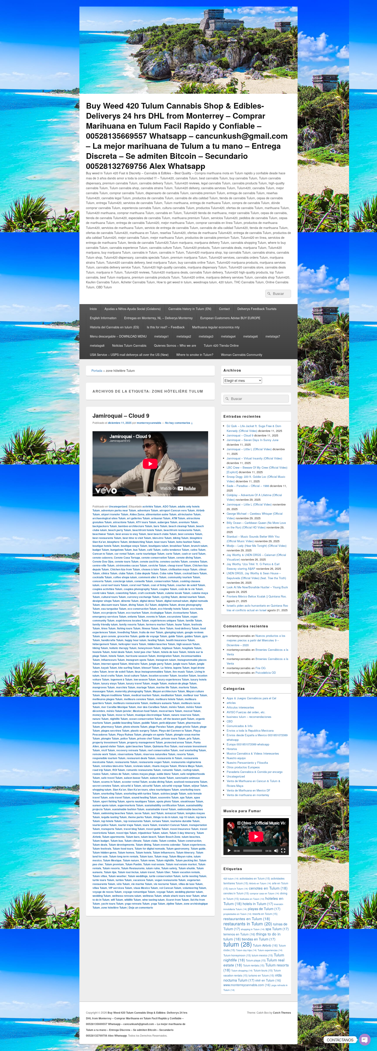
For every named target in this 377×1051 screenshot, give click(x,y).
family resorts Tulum (132, 624)
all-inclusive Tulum (189, 514)
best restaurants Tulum (107, 538)
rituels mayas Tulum (164, 766)
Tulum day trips (246, 950)
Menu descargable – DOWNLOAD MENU (118, 336)
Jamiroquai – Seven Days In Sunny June (252, 440)
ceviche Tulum (157, 565)
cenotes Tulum (198, 561)
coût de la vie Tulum (190, 589)
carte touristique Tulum (150, 554)
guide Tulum (175, 636)
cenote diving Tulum (188, 557)
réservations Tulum (130, 754)
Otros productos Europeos (243, 767)
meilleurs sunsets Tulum (164, 703)
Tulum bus (116, 841)
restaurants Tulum (126, 762)
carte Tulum (173, 554)
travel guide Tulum (157, 829)
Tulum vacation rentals (186, 872)
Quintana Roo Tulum (165, 746)
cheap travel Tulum (179, 565)
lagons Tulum (181, 668)
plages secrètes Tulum (115, 730)
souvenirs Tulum (168, 797)
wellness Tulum (152, 896)
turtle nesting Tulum (194, 876)
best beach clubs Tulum (162, 534)
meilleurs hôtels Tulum (169, 699)
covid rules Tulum (103, 593)
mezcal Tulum (191, 711)
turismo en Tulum (261, 975)
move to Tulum (125, 715)
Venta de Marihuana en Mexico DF (248, 790)
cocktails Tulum (102, 577)
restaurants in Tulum (169, 758)
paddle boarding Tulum (126, 723)
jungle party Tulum (160, 664)
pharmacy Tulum (111, 727)
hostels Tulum (101, 652)
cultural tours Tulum (113, 597)
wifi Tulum (117, 900)
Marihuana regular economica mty (216, 327)
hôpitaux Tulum (171, 648)
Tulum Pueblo (133, 864)
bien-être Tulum (162, 538)
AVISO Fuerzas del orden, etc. (246, 712)
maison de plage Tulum (182, 683)
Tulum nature (131, 860)
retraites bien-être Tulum (116, 766)
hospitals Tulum (191, 648)
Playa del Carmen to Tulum (175, 730)
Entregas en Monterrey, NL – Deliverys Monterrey (158, 318)
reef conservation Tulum (163, 750)
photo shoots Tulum (135, 727)
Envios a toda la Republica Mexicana (250, 730)
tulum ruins (153, 868)
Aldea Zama (137, 514)
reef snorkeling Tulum (192, 750)
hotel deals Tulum (122, 652)
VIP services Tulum (120, 888)
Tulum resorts (111, 868)
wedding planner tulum (189, 892)
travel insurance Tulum (184, 829)
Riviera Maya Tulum (190, 766)
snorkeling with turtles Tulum (141, 793)
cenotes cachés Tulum (174, 561)
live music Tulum (183, 672)
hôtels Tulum (116, 656)
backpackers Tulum (105, 526)
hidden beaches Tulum (161, 644)
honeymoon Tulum (149, 648)
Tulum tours (263, 970)
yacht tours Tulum (112, 904)
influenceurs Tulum (113, 660)
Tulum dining (143, 845)
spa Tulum (186, 797)
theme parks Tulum (140, 817)
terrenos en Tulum (239, 934)
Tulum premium (114, 864)
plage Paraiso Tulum (161, 727)
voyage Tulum (165, 892)
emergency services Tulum (109, 616)
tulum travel (147, 872)
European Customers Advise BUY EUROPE (230, 318)
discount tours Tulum (114, 605)
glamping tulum (174, 632)
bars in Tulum (238, 888)
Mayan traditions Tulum (115, 695)
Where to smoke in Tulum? (194, 354)
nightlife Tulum (119, 719)
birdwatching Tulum (141, 542)
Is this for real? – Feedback (166, 327)
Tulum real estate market (181, 864)
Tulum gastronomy (177, 848)
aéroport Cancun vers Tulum (177, 510)
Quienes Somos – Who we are (175, 345)
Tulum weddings (138, 876)
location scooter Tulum (163, 675)
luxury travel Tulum (138, 683)
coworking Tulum (126, 593)
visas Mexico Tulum (146, 888)
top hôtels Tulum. (111, 821)
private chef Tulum (148, 738)
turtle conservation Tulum (165, 876)
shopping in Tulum (253, 929)
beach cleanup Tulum (182, 526)
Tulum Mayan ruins (180, 856)
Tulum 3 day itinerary (182, 833)
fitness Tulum (150, 628)
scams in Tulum (111, 782)
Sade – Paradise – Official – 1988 (248, 486)
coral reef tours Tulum (114, 585)
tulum (164, 833)
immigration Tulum (168, 656)
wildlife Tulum (132, 900)
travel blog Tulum (134, 829)
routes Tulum (101, 774)
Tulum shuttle (186, 868)
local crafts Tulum (112, 675)
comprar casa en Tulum (264, 893)
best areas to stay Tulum (131, 534)
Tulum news (147, 860)
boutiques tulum (158, 546)
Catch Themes (282, 1013)
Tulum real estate (154, 864)
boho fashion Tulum (188, 542)
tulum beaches (191, 837)
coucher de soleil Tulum (190, 585)
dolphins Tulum (167, 605)
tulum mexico (262, 955)
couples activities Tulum (107, 589)
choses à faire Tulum (154, 569)
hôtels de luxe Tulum (173, 652)
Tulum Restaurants (133, 868)
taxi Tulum (157, 813)
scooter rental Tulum (134, 782)
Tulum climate (133, 841)
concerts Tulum (102, 581)
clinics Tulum (109, 573)
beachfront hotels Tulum (147, 530)
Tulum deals (100, 845)
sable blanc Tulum (168, 774)
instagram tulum (166, 660)
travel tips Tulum (126, 833)
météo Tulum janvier (119, 711)
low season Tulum (145, 679)
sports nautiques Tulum (140, 801)
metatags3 (206, 336)
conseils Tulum (143, 581)
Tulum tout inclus (128, 872)
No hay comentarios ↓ (179, 423)
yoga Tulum (158, 904)
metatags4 (228, 336)
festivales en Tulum (252, 898)
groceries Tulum (127, 636)
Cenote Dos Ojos (103, 561)
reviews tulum (142, 766)
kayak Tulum (109, 668)
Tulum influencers (164, 852)
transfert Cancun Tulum (173, 825)
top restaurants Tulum (137, 821)
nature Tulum (101, 719)
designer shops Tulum (106, 601)
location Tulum (187, 675)
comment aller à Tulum (152, 577)
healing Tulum (156, 640)
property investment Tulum (109, 742)
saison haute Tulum (162, 778)
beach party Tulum (119, 530)
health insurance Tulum (180, 640)
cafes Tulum (198, 550)
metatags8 (97, 345)
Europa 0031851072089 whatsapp (248, 744)
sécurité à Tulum (131, 786)
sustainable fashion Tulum (128, 809)
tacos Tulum (142, 813)
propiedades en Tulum (237, 914)
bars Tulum (160, 526)
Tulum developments (121, 845)
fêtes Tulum (108, 628)
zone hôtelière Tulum (114, 907)
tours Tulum (150, 825)
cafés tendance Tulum (175, 550)
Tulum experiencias (270, 950)
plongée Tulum (110, 738)
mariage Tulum (146, 687)
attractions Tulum (124, 522)
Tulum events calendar (167, 845)
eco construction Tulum (142, 609)
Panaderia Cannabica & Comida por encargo (255, 772)
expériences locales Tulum (132, 620)
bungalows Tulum (121, 550)
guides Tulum (193, 636)
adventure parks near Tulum (118, 510)
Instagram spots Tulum (140, 660)
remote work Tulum (104, 754)
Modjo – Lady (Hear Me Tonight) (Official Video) (256, 546)
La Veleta (166, 668)
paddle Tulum (150, 723)
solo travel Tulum (119, 797)
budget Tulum (101, 550)
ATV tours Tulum (146, 522)
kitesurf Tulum (150, 668)
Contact (224, 308)
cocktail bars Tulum (195, 573)
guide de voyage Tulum (153, 636)
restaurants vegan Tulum (154, 762)
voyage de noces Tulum (107, 892)
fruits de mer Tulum (151, 632)
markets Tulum (188, 687)
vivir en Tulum (268, 980)
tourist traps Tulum (129, 825)
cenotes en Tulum (268, 888)
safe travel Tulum (112, 778)
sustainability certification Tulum (165, 805)
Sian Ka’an (119, 789)
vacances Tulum (143, 880)
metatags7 (273, 336)
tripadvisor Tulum (149, 833)
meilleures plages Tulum (108, 699)
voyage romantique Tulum (139, 892)
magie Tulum (159, 683)
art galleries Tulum (138, 518)
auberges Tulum (167, 522)
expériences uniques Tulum (167, 620)
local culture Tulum (135, 675)
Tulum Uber (163, 872)
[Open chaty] (365, 1040)
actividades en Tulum (255, 878)
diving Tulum (136, 605)
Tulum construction (189, 841)
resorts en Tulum (265, 914)
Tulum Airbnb (265, 945)
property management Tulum (145, 742)
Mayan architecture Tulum (169, 691)
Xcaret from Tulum (177, 900)
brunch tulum (199, 546)
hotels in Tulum (258, 903)
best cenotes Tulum (190, 534)
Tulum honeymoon (237, 955)
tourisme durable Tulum (185, 821)
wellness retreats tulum (126, 896)
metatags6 (250, 336)
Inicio (93, 308)
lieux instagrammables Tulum (153, 672)
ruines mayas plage (143, 774)
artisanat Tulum (160, 518)
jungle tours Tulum (184, 664)
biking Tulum (180, 538)
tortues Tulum (160, 821)
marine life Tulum (166, 687)
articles (231, 703)
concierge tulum (123, 581)
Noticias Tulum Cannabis (129, 345)
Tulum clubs (150, 841)
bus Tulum (139, 550)
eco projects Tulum (113, 613)
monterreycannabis (149, 423)
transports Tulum (111, 829)
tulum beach (148, 837)
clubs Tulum (126, 573)
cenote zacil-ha (149, 561)
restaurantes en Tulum (246, 918)
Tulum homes (126, 852)
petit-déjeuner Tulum (172, 723)
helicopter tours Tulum (132, 644)
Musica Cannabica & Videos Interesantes (253, 753)
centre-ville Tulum (104, 565)
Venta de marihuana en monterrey (248, 795)
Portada (96, 370)
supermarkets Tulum (130, 805)
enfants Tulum (136, 616)
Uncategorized (118, 506)
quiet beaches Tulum (138, 746)
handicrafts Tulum (112, 640)
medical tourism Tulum (145, 695)
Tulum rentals (253, 965)
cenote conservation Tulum (158, 557)
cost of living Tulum (163, 585)
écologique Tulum (161, 613)
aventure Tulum (188, 522)
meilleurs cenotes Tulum (139, 699)
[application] (256, 836)
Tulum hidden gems (105, 852)
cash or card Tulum (194, 554)
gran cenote (108, 636)
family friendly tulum (105, 624)
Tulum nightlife (165, 860)
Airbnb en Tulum (260, 883)
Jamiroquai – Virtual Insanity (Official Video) (254, 458)
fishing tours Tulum (129, 628)
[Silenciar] (276, 850)
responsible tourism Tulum (109, 758)
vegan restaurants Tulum (170, 880)
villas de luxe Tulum (190, 884)
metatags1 (161, 336)
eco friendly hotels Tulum (173, 609)
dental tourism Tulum (192, 597)
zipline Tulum (174, 904)
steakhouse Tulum (191, 801)
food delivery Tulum (187, 628)
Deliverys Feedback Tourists (256, 308)
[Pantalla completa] (283, 850)
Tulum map (161, 856)
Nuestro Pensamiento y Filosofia (247, 762)
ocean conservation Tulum (145, 719)
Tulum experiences (194, 845)
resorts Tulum (185, 754)
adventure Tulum (147, 510)
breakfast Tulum (180, 546)
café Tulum (154, 550)
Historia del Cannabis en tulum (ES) (114, 327)
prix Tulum (193, 738)
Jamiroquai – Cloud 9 (121, 415)
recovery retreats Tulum (131, 750)
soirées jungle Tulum (173, 793)
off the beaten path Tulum (178, 719)
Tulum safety (169, 868)
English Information (103, 318)
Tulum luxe (146, 856)
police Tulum (128, 738)
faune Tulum (182, 624)
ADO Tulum (170, 506)
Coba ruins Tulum (170, 573)
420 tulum (231, 878)
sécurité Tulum (151, 786)
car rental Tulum (125, 554)
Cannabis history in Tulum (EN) (189, 308)
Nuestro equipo (236, 758)
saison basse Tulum (136, 778)
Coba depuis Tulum (146, 573)
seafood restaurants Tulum (190, 782)
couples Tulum (168, 589)
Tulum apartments (113, 837)
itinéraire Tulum (138, 664)
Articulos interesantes (240, 707)
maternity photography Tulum (133, 691)
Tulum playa (256, 960)
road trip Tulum (102, 770)
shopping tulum (102, 789)
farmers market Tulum (160, 624)
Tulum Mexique (112, 860)
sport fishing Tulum (113, 801)
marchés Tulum (125, 687)
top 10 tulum (187, 817)
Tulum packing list (186, 860)
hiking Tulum (100, 648)
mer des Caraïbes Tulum (152, 707)
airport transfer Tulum (114, 514)
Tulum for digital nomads (150, 848)
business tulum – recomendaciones (249, 717)
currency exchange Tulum (143, 597)
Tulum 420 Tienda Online (221, 345)
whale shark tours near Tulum (181, 896)
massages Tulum (103, 691)
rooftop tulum (191, 770)
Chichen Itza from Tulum (125, 569)
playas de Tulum (264, 908)
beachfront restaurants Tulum (182, 530)
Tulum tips (110, 872)
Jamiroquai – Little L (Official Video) (249, 449)
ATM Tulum (178, 518)
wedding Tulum (102, 896)
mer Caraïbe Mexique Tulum (118, 707)
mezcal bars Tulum (170, 711)
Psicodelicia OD (265, 672)
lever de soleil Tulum (121, 672)
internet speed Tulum (114, 664)
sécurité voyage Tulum (176, 786)
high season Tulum (188, 644)
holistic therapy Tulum (123, 648)
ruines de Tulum (120, 774)
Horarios (232, 749)
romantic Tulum (171, 770)
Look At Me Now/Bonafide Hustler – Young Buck (257, 587)
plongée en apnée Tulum (158, 734)
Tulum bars (133, 837)
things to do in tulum (165, 817)
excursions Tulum (178, 616)
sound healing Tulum (144, 797)
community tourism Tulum (184, 577)
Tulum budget (101, 841)
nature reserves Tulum (185, 715)
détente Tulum (130, 601)
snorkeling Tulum (111, 793)
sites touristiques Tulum (164, 789)
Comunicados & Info (239, 726)
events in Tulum (156, 616)
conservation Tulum (166, 581)
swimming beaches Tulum (117, 813)
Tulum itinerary (185, 852)
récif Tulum (108, 750)
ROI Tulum (118, 770)
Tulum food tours (123, 848)
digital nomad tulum (176, 601)
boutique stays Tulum (134, 546)
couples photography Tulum (141, 589)
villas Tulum (100, 888)
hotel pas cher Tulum (147, 652)
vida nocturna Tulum (252, 977)
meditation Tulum (171, 695)
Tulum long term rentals (123, 856)
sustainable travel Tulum (161, 809)
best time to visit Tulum (137, 538)
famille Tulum (194, 620)
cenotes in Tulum (236, 893)
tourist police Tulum (105, 825)
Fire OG (260, 668)
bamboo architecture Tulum (135, 526)
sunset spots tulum (104, 805)
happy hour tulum (135, 640)
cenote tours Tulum (127, 561)
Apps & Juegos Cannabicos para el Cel (251, 698)
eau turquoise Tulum (113, 609)
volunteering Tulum (194, 888)
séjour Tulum (199, 786)
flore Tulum (166, 628)
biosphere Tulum (117, 542)
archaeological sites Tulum (109, 518)
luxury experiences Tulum (173, 679)
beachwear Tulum (103, 534)
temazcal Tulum (174, 813)
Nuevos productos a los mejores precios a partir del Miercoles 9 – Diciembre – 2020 (256, 640)
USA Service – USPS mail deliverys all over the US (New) (129, 354)
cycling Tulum (169, 597)
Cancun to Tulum (103, 554)
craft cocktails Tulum (151, 593)
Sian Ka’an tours (137, 789)
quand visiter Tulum (112, 746)
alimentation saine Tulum (161, 514)
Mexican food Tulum (145, 711)
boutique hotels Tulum (106, 546)
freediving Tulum (127, 632)
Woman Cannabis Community (241, 354)
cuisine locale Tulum (177, 593)
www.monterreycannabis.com (247, 985)
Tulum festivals (102, 848)
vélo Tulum (123, 884)
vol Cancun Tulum (170, 888)
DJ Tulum (151, 605)
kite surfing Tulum (129, 668)
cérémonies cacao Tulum (131, 565)
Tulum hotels (143, 852)
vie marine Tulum (141, 884)
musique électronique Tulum (152, 715)
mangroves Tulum (104, 687)
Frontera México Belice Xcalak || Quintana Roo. (257, 596)
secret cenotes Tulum (106, 786)
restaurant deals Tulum (141, 758)
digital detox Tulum (151, 601)
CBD (230, 721)
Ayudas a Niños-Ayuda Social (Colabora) (133, 308)
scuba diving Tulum (161, 782)
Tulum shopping (242, 970)
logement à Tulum (121, 679)
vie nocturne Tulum (165, 884)
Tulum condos (167, 841)
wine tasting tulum (153, 900)
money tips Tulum (103, 715)
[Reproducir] (229, 850)
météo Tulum (177, 707)
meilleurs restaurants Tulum (130, 703)
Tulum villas (100, 876)
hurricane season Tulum (141, 656)
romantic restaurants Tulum (143, 770)
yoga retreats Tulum (137, 904)
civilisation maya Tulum (182, 569)
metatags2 (184, 336)
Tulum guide (198, 848)
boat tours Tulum (164, 542)
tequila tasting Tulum (114, 817)
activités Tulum (151, 506)
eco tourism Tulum (137, 613)
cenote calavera (103, 557)
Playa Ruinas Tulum (129, 734)
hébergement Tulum (105, 644)
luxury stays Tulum (113, 683)
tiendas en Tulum (258, 939)
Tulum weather (117, 876)
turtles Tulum (124, 880)
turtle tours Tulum (103, 880)
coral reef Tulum (139, 585)
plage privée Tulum (187, 727)
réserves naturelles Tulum (159, 754)
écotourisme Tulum (185, 613)
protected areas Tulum (178, 742)
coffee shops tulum (125, 577)
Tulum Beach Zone (169, 837)
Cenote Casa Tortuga (127, 557)
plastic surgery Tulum (144, 730)
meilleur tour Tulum (195, 695)
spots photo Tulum (167, 801)
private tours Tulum (173, 738)
